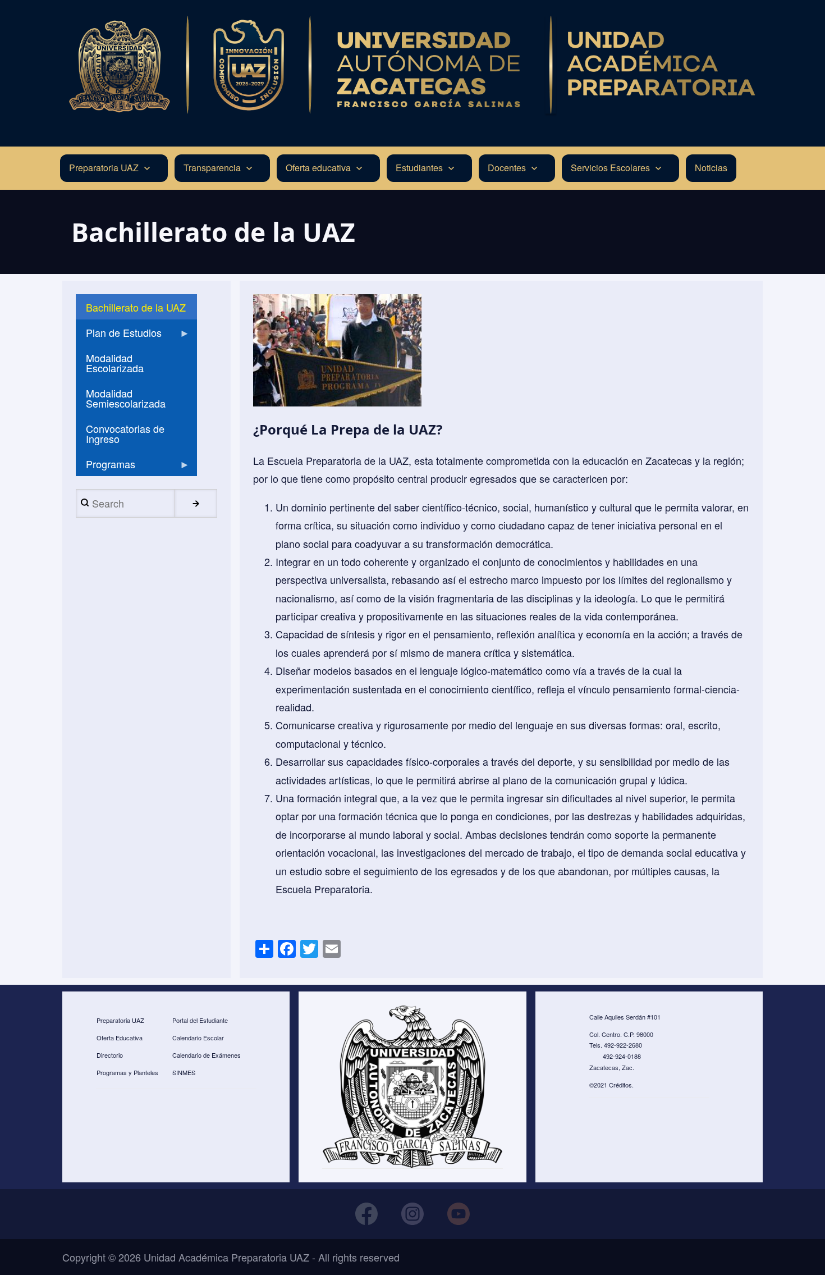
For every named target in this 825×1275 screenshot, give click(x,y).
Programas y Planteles (127, 1072)
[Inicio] (412, 65)
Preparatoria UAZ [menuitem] (104, 167)
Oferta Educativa (120, 1037)
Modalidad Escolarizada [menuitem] (115, 362)
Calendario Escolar (198, 1037)
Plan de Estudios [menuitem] (119, 335)
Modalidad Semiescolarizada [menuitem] (126, 398)
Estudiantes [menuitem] (419, 167)
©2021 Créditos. (611, 1084)
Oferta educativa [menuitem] (318, 167)
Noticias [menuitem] (711, 167)
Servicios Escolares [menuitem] (610, 167)
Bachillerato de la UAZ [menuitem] (136, 307)
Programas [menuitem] (105, 466)
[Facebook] (366, 1214)
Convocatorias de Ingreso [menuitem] (125, 433)
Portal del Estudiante (200, 1020)
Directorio (110, 1054)
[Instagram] (412, 1214)
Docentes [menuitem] (507, 167)
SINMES (183, 1072)
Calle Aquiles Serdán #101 (625, 1016)
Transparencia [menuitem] (212, 167)
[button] (337, 350)
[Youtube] (459, 1214)
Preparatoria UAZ (120, 1020)
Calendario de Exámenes (206, 1054)
